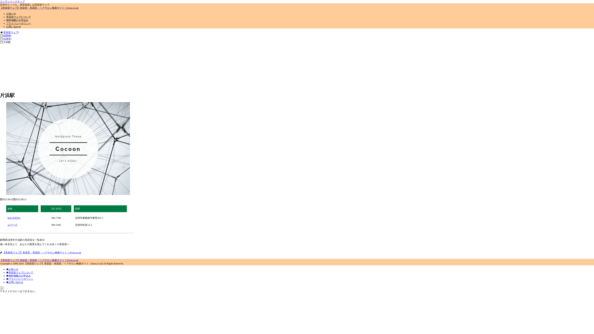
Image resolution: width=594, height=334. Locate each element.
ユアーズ (12, 225)
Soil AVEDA (13, 218)
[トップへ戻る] (2, 288)
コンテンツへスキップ (12, 1)
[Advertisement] (66, 67)
